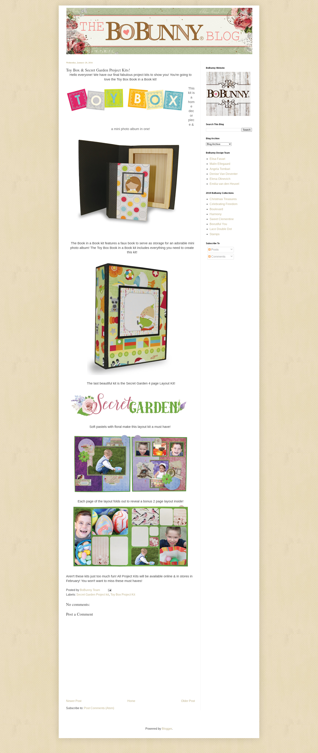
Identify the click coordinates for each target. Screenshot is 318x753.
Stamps (215, 234)
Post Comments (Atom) (99, 708)
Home (131, 700)
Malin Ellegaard (220, 163)
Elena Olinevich (220, 178)
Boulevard (216, 209)
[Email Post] (109, 590)
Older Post (188, 700)
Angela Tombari (220, 168)
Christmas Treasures (223, 199)
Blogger (167, 728)
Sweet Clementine (222, 219)
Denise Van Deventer (224, 173)
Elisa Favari (217, 158)
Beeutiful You (218, 224)
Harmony (216, 214)
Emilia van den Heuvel (224, 183)
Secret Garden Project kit (92, 594)
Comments (218, 256)
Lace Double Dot (221, 229)
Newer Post (73, 700)
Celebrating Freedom (223, 204)
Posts (215, 249)
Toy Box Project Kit (122, 594)
